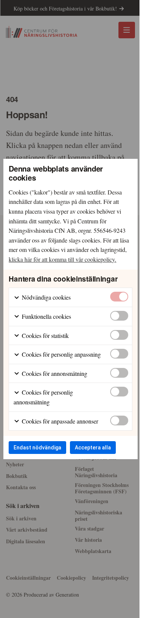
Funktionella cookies (45, 316)
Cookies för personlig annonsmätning (43, 397)
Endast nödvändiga (37, 448)
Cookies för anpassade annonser (59, 421)
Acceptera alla (93, 448)
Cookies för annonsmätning (53, 373)
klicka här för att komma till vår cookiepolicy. (62, 259)
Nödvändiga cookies (45, 297)
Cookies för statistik (44, 335)
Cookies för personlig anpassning (60, 354)
